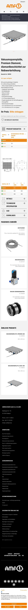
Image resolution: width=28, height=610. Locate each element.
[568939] (18, 143)
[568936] (18, 140)
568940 (4, 146)
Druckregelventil (20, 259)
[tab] (14, 129)
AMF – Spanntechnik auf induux (7, 539)
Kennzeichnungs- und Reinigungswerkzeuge (11, 500)
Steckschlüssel (5, 486)
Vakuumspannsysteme (15, 15)
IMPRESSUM (17, 554)
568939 (4, 143)
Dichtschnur (21, 228)
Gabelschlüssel (5, 488)
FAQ (23, 555)
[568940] (18, 146)
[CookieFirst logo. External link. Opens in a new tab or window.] (1, 592)
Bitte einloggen (16, 111)
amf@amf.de (9, 422)
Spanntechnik (5, 15)
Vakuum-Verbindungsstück (17, 291)
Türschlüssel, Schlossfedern (7, 536)
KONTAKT (10, 554)
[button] (23, 1)
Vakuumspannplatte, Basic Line (16, 365)
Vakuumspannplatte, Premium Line (15, 334)
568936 (4, 140)
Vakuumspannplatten (6, 16)
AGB (19, 555)
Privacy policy (23, 590)
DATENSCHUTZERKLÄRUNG (10, 555)
